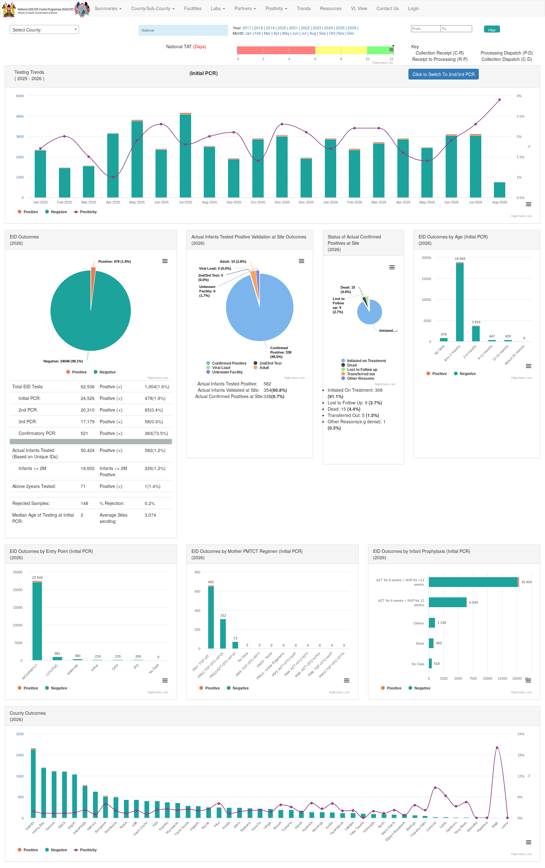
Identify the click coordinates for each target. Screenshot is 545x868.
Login (413, 8)
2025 (341, 27)
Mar (268, 33)
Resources (331, 8)
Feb (258, 33)
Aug (313, 33)
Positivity (275, 8)
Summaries (107, 8)
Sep (323, 33)
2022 (306, 27)
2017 (247, 27)
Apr (276, 33)
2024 (329, 27)
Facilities (193, 8)
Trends (304, 8)
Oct (332, 33)
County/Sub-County (151, 8)
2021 (294, 27)
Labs (216, 8)
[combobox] (44, 29)
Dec (350, 33)
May (286, 33)
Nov (341, 33)
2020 (282, 27)
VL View (359, 8)
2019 (271, 27)
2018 (259, 27)
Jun (296, 33)
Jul (305, 33)
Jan (249, 33)
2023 (317, 27)
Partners (244, 8)
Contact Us (388, 8)
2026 (352, 27)
